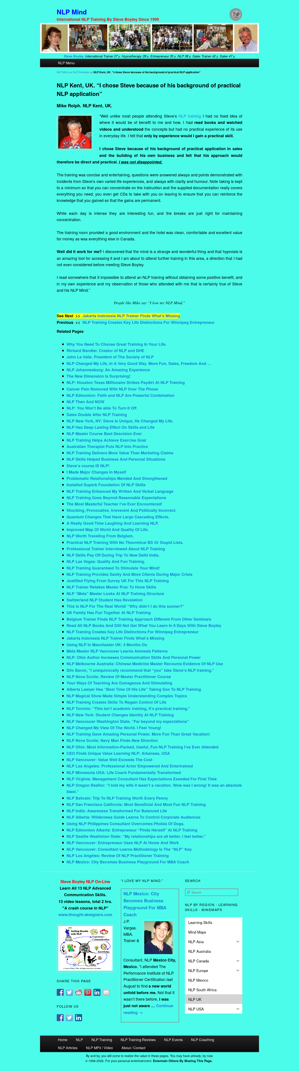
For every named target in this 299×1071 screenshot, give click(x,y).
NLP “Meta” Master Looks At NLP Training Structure (115, 593)
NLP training (190, 116)
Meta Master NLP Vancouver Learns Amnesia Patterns (117, 651)
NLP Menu (66, 62)
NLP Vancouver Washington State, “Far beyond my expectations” (128, 721)
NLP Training (101, 1039)
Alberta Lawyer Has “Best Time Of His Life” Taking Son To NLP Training (134, 689)
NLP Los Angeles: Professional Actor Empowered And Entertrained (130, 766)
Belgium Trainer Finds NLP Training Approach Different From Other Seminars (139, 619)
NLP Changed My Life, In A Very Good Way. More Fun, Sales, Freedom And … (139, 363)
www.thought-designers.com (85, 914)
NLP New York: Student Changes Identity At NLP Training (120, 715)
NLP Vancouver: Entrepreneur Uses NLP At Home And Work (123, 842)
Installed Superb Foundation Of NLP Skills (106, 485)
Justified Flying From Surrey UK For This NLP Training (118, 580)
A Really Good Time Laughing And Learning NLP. (113, 523)
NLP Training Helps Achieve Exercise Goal (106, 440)
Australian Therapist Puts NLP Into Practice (107, 446)
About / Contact (133, 1047)
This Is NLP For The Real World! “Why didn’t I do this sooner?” (125, 606)
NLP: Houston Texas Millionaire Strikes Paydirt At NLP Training (126, 382)
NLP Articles (67, 1047)
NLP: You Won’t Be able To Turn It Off (101, 408)
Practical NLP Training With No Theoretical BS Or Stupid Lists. (125, 542)
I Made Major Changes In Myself (96, 472)
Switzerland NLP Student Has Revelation (104, 600)
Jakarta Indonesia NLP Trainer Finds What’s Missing (115, 638)
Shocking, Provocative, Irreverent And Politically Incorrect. (121, 510)
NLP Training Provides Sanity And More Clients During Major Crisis (129, 574)
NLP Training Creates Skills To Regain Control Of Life (116, 702)
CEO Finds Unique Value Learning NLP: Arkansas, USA (118, 753)
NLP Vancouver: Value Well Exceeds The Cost (109, 759)
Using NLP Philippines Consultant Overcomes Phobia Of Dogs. (126, 823)
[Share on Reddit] (78, 992)
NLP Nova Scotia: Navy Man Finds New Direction (112, 740)
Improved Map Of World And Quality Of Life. (108, 529)
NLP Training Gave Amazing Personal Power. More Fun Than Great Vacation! (138, 734)
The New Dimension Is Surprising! (98, 376)
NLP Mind (72, 11)
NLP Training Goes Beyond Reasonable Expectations (116, 497)
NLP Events (173, 1039)
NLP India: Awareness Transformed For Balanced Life (117, 811)
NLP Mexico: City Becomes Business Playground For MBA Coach (128, 862)
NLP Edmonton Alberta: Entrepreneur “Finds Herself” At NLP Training (132, 830)
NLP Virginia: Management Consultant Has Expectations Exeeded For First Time (142, 779)
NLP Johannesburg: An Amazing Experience (108, 370)
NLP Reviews (81, 72)
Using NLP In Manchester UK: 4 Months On (107, 644)
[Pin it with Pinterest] (87, 992)
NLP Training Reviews (138, 1039)
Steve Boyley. (74, 56)
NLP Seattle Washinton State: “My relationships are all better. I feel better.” (136, 836)
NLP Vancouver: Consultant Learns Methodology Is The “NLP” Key (129, 849)
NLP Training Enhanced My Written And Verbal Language (120, 491)
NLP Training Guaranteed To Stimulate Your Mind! (113, 568)
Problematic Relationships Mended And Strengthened (117, 478)
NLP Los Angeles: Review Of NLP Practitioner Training (118, 855)
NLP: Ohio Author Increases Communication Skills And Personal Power (134, 657)
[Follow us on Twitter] (69, 1017)
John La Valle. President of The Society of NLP (110, 357)
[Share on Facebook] (60, 992)
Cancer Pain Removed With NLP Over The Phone (112, 389)
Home (62, 1039)
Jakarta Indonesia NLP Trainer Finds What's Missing (131, 316)
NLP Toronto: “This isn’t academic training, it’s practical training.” (128, 708)
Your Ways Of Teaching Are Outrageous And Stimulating (119, 683)
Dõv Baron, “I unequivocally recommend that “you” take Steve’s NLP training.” (140, 670)
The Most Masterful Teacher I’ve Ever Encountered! (114, 504)
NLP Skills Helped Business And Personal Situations (116, 459)
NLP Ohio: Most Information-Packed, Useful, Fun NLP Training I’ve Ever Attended (142, 747)
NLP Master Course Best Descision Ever (104, 433)
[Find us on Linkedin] (78, 1017)
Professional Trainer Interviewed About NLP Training (116, 549)
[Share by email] (106, 992)
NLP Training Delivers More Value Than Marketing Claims (120, 453)
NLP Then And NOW (85, 401)
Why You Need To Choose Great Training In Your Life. (117, 344)
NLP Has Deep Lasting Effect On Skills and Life (111, 427)
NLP (79, 1039)
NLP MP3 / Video (99, 1047)
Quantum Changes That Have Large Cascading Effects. (118, 517)
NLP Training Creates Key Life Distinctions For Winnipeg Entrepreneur (149, 322)
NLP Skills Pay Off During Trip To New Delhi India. (113, 555)
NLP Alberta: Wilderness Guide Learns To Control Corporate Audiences (134, 817)
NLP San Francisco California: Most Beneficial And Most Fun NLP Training (136, 804)
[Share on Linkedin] (96, 992)
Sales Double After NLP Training (97, 414)
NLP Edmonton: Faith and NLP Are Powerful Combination (120, 395)
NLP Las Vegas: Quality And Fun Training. (106, 561)
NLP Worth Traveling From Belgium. (100, 536)
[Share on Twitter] (69, 992)
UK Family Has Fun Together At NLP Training (109, 612)
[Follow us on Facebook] (60, 1017)
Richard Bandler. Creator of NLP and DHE (105, 350)
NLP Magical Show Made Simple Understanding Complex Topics (127, 696)
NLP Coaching (202, 1039)
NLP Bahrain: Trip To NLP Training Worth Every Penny (117, 798)
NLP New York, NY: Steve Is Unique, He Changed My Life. (120, 421)
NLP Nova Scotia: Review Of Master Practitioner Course (119, 676)
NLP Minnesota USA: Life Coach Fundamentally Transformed (124, 772)
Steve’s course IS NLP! (88, 466)
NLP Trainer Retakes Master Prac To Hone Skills (111, 587)
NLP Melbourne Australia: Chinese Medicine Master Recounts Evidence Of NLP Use (145, 664)
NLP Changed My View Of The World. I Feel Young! (114, 728)
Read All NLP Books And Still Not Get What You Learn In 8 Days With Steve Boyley (144, 625)
